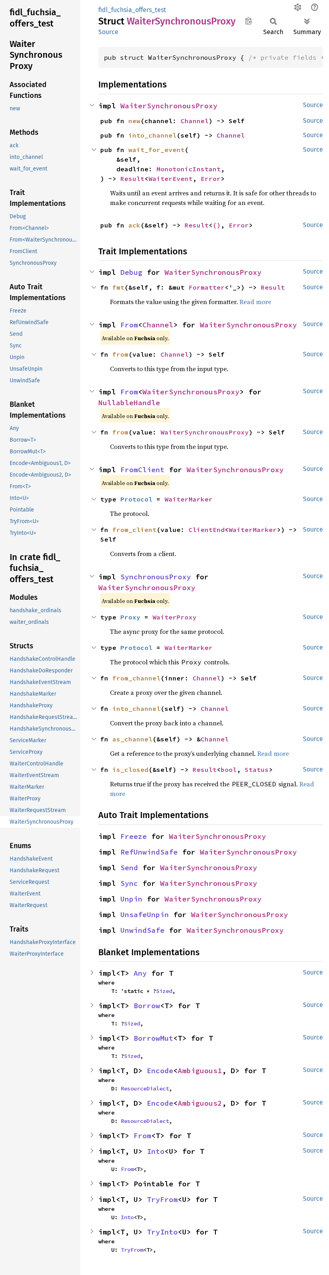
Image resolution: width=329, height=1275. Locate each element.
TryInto (162, 1231)
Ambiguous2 (200, 1103)
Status (257, 769)
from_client (134, 530)
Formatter (207, 287)
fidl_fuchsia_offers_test (132, 10)
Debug (131, 272)
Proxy (130, 617)
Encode (160, 1070)
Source (108, 32)
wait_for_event (156, 150)
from (120, 354)
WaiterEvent (170, 179)
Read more (255, 301)
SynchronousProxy (155, 576)
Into (155, 1151)
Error (211, 179)
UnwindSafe (142, 930)
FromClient (142, 469)
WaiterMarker (188, 499)
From (129, 324)
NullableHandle (129, 402)
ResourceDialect (145, 1088)
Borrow (147, 1005)
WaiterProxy (174, 617)
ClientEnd (207, 530)
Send (129, 867)
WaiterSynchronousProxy (168, 105)
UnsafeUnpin (144, 914)
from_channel (136, 678)
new (134, 121)
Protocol (136, 499)
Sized (164, 991)
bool (229, 769)
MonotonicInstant (188, 169)
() (217, 225)
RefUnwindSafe (149, 852)
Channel (195, 121)
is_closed (130, 769)
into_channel (152, 135)
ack (134, 225)
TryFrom (162, 1199)
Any (140, 973)
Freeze (133, 836)
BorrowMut (153, 1038)
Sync (129, 883)
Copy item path (248, 21)
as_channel (132, 739)
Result (132, 179)
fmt (118, 287)
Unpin (131, 898)
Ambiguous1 (200, 1070)
